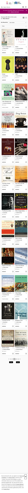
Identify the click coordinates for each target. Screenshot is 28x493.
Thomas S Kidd (19, 240)
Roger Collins (5, 267)
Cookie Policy (6, 489)
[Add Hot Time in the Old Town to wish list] (26, 189)
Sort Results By (4, 22)
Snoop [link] (3, 74)
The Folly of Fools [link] (6, 183)
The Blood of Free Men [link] (20, 347)
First (11, 362)
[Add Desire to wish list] (26, 53)
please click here (15, 12)
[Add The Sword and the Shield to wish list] (13, 244)
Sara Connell (19, 322)
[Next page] (20, 359)
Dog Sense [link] (17, 128)
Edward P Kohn (19, 185)
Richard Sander (6, 130)
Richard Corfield (19, 267)
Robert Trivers (5, 185)
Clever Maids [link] (18, 293)
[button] (23, 18)
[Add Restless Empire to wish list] (13, 354)
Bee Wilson (5, 322)
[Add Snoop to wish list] (13, 80)
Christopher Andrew (7, 240)
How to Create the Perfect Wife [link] (7, 46)
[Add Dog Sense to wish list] (26, 135)
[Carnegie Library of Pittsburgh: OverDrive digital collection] (14, 3)
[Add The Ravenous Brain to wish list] (13, 217)
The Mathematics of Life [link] (7, 156)
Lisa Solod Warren (20, 48)
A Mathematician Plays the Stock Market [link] (20, 101)
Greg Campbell (19, 157)
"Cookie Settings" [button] (20, 484)
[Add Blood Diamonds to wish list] (26, 162)
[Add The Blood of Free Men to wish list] (26, 354)
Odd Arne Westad (6, 349)
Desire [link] (16, 46)
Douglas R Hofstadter (7, 103)
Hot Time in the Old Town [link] (20, 183)
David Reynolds (6, 294)
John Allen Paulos (20, 103)
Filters (3, 26)
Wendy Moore (5, 48)
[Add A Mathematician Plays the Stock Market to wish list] (26, 107)
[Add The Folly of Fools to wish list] (13, 189)
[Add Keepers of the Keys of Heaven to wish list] (13, 272)
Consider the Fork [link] (6, 320)
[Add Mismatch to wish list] (13, 135)
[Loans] (23, 7)
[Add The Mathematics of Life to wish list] (13, 162)
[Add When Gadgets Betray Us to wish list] (26, 217)
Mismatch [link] (4, 128)
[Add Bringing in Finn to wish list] (26, 326)
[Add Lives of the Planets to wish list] (26, 272)
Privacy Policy (12, 477)
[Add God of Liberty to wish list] (26, 244)
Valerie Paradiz (19, 294)
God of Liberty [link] (18, 238)
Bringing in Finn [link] (19, 320)
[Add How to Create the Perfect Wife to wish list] (13, 53)
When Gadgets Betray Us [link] (20, 211)
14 (18, 359)
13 (16, 359)
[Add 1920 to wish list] (26, 80)
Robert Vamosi (19, 212)
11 (12, 359)
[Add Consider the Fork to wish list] (13, 326)
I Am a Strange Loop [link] (6, 101)
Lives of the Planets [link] (19, 265)
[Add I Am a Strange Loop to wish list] (13, 107)
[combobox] (11, 7)
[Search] (2, 7)
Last (18, 362)
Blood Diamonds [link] (19, 156)
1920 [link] (16, 74)
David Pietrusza (19, 75)
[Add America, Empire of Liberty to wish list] (13, 299)
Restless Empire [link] (5, 347)
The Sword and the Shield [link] (7, 238)
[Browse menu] (26, 7)
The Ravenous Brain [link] (6, 211)
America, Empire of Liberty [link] (7, 293)
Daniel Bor (5, 212)
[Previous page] (9, 359)
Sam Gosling (5, 75)
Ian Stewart (5, 157)
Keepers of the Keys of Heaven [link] (7, 265)
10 (10, 359)
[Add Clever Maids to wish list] (26, 299)
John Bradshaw (19, 130)
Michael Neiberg (19, 349)
